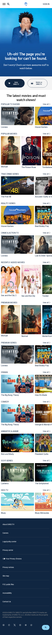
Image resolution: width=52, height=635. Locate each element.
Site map (6, 576)
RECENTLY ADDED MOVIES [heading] (13, 262)
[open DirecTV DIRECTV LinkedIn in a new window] (4, 625)
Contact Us (7, 601)
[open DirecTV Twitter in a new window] (15, 625)
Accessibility (7, 593)
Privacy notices (8, 567)
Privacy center (8, 550)
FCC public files (8, 584)
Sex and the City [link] (28, 295)
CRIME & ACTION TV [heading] (10, 233)
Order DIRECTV (16, 83)
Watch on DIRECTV (39, 83)
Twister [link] (45, 295)
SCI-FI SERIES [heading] (7, 460)
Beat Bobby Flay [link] (42, 226)
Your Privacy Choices (13, 558)
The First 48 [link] (6, 196)
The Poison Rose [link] (28, 167)
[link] (17, 116)
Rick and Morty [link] (7, 454)
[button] (4, 4)
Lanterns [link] (4, 483)
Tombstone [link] (47, 167)
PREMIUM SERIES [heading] (9, 342)
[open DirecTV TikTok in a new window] (31, 625)
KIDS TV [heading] (4, 490)
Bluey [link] (3, 513)
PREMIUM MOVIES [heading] (9, 302)
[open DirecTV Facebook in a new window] (9, 625)
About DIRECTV (8, 524)
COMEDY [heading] (5, 401)
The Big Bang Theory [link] (10, 395)
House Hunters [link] (41, 127)
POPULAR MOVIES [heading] (9, 133)
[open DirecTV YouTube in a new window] (26, 625)
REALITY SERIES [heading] (8, 203)
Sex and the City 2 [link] (8, 295)
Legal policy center (9, 541)
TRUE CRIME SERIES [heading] (10, 174)
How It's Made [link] (41, 395)
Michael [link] (4, 166)
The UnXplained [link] (42, 483)
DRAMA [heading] (4, 372)
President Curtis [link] (41, 454)
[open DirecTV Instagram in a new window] (20, 625)
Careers (5, 533)
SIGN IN (46, 4)
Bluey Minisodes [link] (42, 513)
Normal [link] (24, 336)
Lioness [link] (4, 127)
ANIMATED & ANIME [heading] (10, 431)
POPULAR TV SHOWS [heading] (10, 104)
